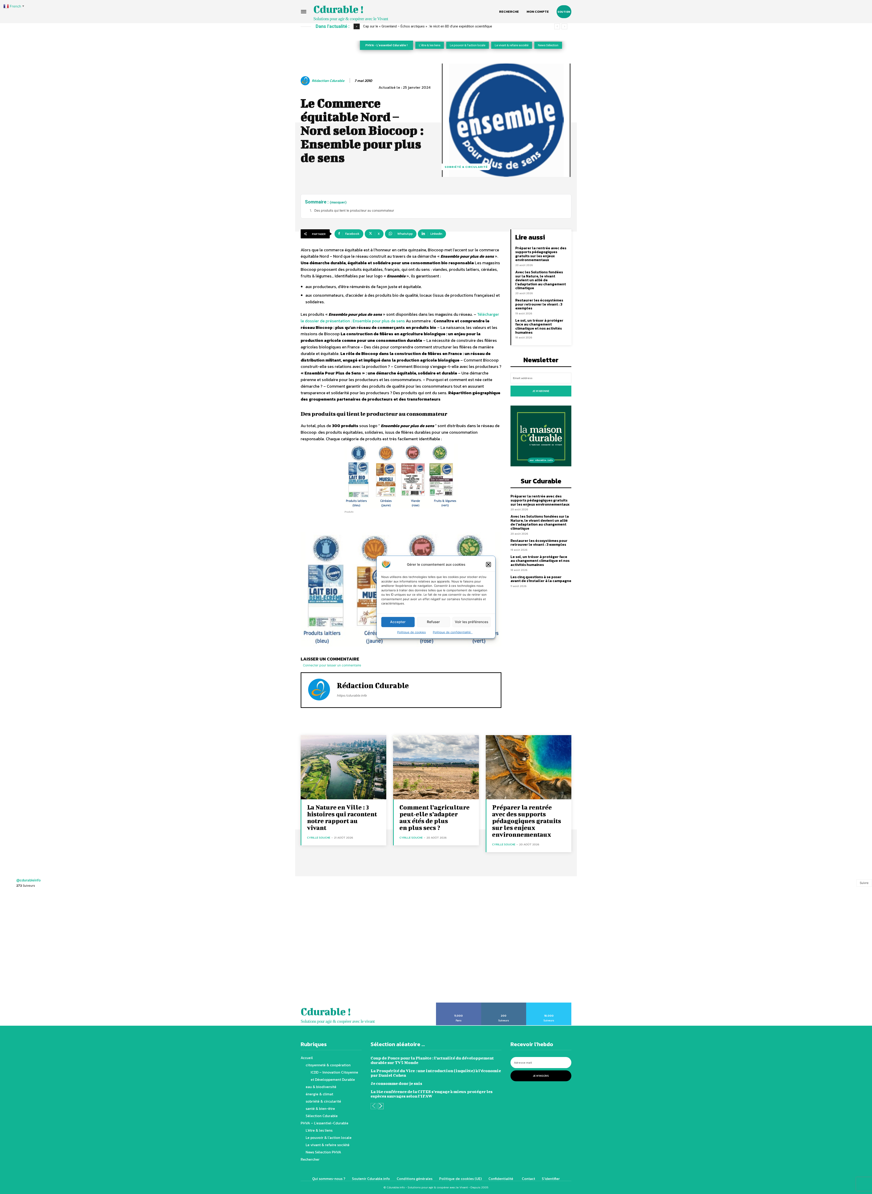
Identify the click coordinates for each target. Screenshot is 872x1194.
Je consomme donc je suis (396, 1083)
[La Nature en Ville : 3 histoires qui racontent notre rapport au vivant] (343, 767)
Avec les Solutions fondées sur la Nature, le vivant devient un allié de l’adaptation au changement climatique (540, 280)
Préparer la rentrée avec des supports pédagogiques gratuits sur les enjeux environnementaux (540, 254)
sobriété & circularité (466, 167)
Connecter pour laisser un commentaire (332, 665)
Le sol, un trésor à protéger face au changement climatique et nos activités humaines (539, 326)
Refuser (433, 622)
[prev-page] (373, 1106)
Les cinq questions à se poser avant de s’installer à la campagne (540, 579)
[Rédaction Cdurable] (306, 80)
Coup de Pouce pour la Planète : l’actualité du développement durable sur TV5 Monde (432, 1060)
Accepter (398, 622)
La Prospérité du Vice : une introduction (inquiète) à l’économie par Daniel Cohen (436, 1073)
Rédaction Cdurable (328, 80)
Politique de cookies (411, 632)
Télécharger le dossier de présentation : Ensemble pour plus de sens (400, 317)
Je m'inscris (541, 1076)
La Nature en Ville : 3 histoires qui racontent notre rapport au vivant (342, 817)
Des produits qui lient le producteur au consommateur (354, 210)
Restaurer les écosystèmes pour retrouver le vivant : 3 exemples (539, 304)
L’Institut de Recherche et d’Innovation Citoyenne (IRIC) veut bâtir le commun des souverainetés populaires (443, 26)
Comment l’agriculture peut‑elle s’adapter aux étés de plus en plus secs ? (434, 817)
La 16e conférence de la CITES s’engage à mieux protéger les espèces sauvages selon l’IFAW (432, 1094)
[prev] (557, 26)
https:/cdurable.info (352, 695)
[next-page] (381, 1106)
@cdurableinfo (28, 880)
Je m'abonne (541, 391)
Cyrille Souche (318, 837)
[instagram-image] (54, 947)
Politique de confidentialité (453, 632)
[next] (564, 26)
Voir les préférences (471, 622)
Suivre (864, 883)
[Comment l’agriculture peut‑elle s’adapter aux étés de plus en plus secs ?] (436, 767)
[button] (488, 564)
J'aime (458, 1004)
